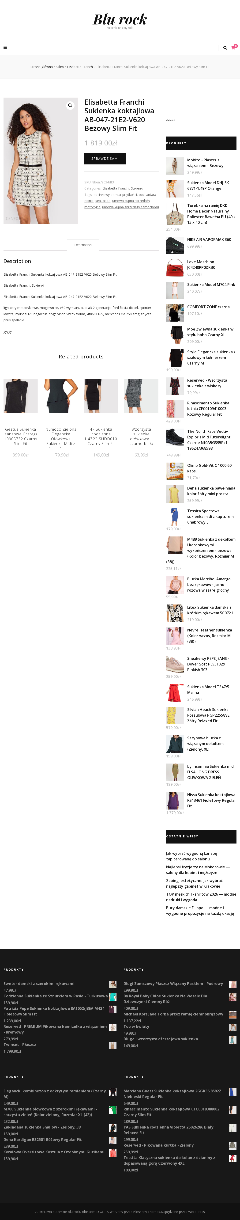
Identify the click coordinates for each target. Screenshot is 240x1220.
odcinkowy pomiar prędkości (115, 194)
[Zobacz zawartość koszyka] (233, 47)
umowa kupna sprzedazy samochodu (130, 207)
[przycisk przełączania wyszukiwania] (225, 48)
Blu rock (120, 18)
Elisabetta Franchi (115, 188)
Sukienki (137, 188)
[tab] (83, 245)
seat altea (102, 200)
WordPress (196, 1211)
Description (83, 245)
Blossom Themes (146, 1211)
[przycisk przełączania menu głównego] (6, 47)
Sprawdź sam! (105, 158)
